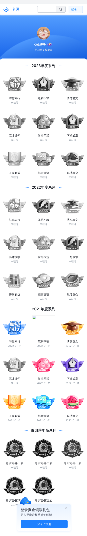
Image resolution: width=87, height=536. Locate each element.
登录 (74, 9)
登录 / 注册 (44, 524)
